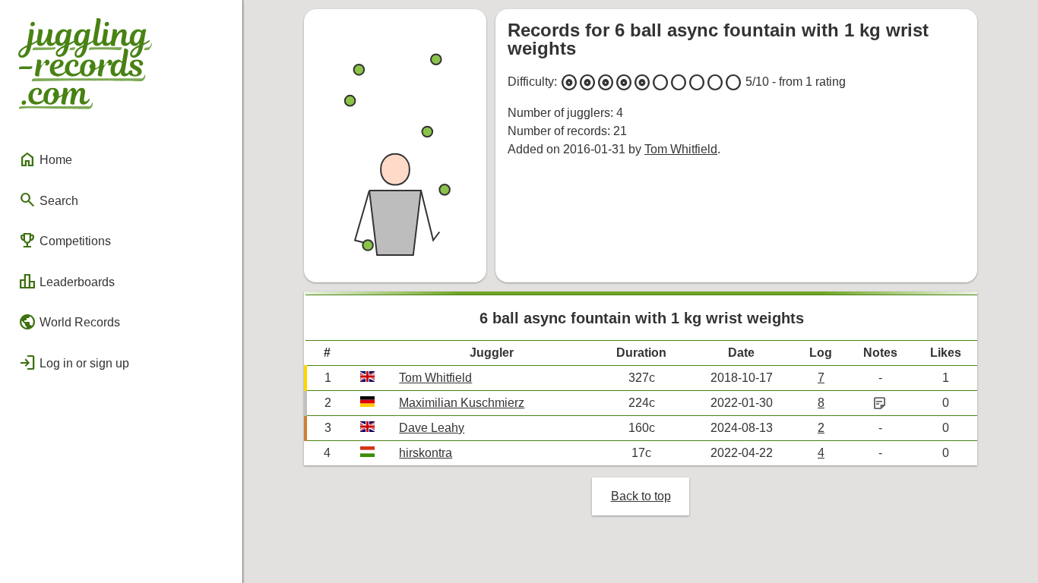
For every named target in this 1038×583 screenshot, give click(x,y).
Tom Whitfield (680, 149)
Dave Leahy (431, 427)
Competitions (64, 240)
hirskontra (425, 452)
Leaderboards (66, 281)
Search (48, 199)
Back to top (641, 496)
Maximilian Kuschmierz (461, 402)
